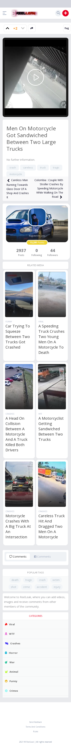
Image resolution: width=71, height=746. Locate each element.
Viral (41, 321)
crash (12, 167)
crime (26, 587)
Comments (19, 556)
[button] (5, 13)
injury (57, 587)
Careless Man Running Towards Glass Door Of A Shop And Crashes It (17, 188)
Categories (35, 616)
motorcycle (15, 174)
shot (13, 587)
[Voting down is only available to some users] (23, 28)
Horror (13, 653)
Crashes (9, 414)
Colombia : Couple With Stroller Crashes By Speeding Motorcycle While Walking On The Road (48, 188)
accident (42, 587)
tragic (56, 167)
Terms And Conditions (35, 726)
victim (56, 580)
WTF (40, 414)
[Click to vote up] (7, 28)
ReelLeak (30, 742)
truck (43, 167)
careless (28, 167)
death (15, 580)
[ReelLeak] (23, 13)
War (12, 662)
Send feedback (35, 722)
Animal (13, 671)
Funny (8, 321)
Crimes (13, 690)
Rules (35, 731)
